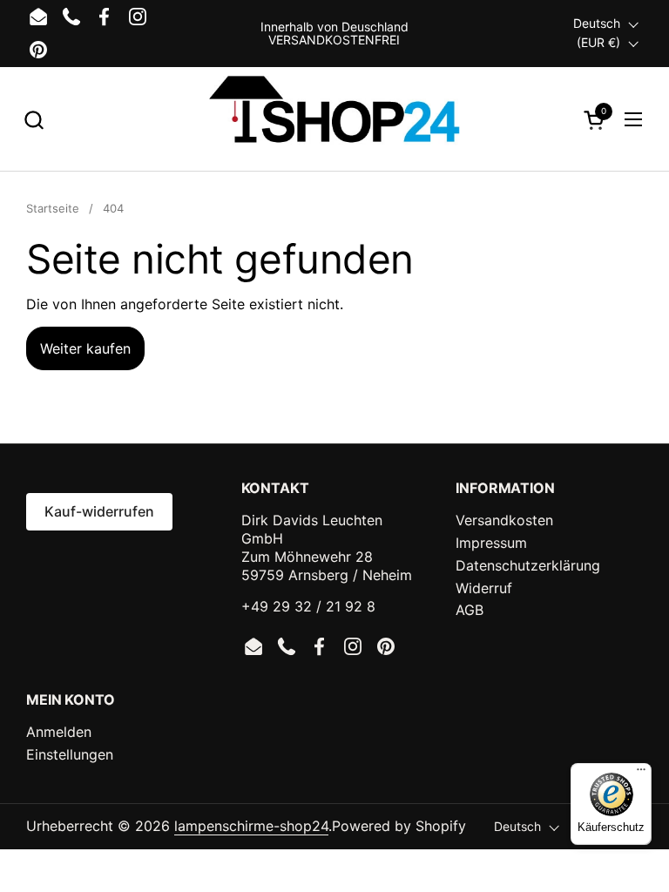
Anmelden (58, 731)
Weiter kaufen (85, 348)
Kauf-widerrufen (99, 511)
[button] (33, 120)
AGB (469, 609)
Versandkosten (504, 520)
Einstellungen (69, 754)
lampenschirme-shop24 (251, 826)
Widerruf (484, 588)
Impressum (491, 542)
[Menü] (641, 773)
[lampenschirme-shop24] (334, 119)
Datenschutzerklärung (528, 565)
